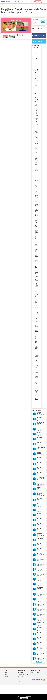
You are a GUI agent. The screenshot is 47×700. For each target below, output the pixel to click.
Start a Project (38, 1)
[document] (24, 696)
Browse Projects (18, 1)
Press (6, 674)
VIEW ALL (39, 662)
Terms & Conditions (22, 678)
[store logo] (5, 2)
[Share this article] (20, 35)
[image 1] (16, 25)
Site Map (19, 681)
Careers (6, 676)
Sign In (45, 1)
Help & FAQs (20, 676)
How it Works (29, 1)
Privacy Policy (20, 679)
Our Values (7, 678)
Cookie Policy (28, 696)
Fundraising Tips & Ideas (23, 674)
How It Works (20, 672)
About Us (6, 672)
